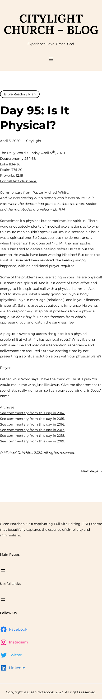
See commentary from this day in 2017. (32, 430)
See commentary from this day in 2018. (32, 435)
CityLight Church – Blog (51, 24)
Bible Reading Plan (20, 94)
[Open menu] (51, 59)
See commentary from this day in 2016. (32, 424)
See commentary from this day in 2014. (32, 413)
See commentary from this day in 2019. (32, 441)
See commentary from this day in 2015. (32, 419)
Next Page (91, 471)
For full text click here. (18, 181)
